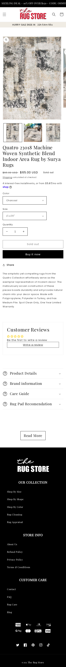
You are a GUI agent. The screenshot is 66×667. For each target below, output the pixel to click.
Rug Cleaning (14, 514)
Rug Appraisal (15, 522)
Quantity (8, 224)
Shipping (7, 177)
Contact (11, 589)
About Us (12, 544)
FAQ (9, 596)
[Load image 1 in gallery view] (13, 132)
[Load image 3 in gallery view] (53, 132)
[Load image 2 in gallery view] (33, 132)
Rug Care (12, 604)
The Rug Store (36, 662)
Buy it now (33, 254)
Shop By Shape (15, 499)
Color (6, 193)
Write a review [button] (33, 345)
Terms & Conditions (18, 567)
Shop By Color (15, 506)
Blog (9, 612)
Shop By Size (14, 491)
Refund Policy (15, 551)
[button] (4, 14)
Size (5, 209)
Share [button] (10, 265)
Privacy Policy (15, 559)
